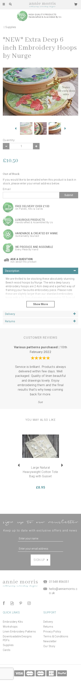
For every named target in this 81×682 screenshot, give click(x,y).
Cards (6, 649)
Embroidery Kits (13, 621)
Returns (48, 626)
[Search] (10, 4)
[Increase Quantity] (36, 146)
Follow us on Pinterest (20, 603)
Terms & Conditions (55, 636)
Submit (68, 195)
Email (7, 189)
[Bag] (75, 4)
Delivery (48, 621)
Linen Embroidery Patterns (19, 631)
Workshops (10, 626)
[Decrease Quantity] (6, 146)
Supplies (8, 645)
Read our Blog (12, 603)
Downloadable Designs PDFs (17, 638)
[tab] (40, 271)
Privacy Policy (52, 631)
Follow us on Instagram (29, 603)
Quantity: (9, 140)
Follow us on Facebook (3, 603)
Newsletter (50, 641)
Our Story (49, 646)
